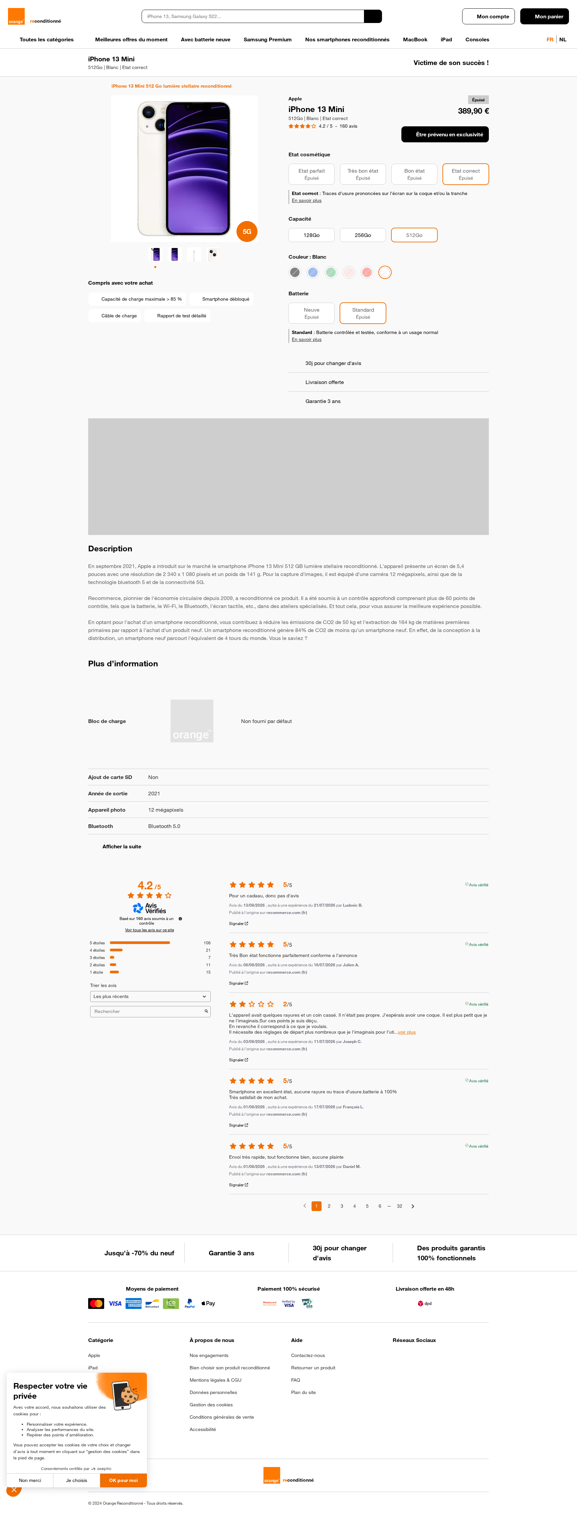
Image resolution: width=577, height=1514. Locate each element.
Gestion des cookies (211, 1405)
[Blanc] (385, 272)
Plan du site (303, 1392)
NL (562, 39)
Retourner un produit (313, 1368)
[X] (446, 1357)
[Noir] (294, 272)
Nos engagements (209, 1355)
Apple (94, 1355)
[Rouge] (367, 272)
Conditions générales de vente (222, 1417)
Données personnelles (213, 1392)
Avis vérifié (478, 884)
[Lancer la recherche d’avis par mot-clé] (206, 1011)
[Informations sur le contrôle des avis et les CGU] (180, 918)
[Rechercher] (373, 16)
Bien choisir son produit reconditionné (230, 1368)
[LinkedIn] (429, 1357)
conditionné (45, 21)
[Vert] (331, 272)
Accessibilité (203, 1429)
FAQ (295, 1380)
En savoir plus (307, 200)
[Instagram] (413, 1357)
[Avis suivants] (412, 1206)
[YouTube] (462, 1357)
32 (399, 1206)
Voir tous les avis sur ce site (149, 929)
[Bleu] (313, 272)
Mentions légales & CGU (215, 1380)
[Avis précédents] (304, 1205)
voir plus (407, 1032)
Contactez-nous (308, 1355)
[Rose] (349, 272)
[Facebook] (397, 1357)
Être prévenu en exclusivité (449, 134)
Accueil (91, 86)
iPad (93, 1368)
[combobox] (253, 16)
